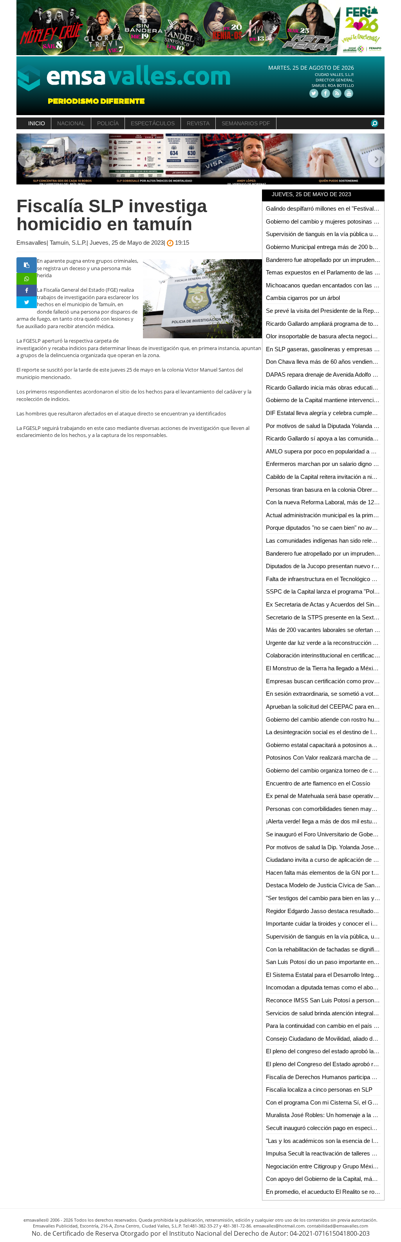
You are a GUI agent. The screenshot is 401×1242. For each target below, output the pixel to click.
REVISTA (198, 123)
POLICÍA (108, 123)
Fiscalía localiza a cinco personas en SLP (319, 1089)
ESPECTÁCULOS (153, 123)
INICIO (36, 123)
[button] (25, 159)
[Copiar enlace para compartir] (26, 265)
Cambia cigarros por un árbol (303, 297)
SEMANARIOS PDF (246, 123)
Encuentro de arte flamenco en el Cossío (318, 783)
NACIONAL (71, 123)
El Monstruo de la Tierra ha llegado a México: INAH (331, 668)
